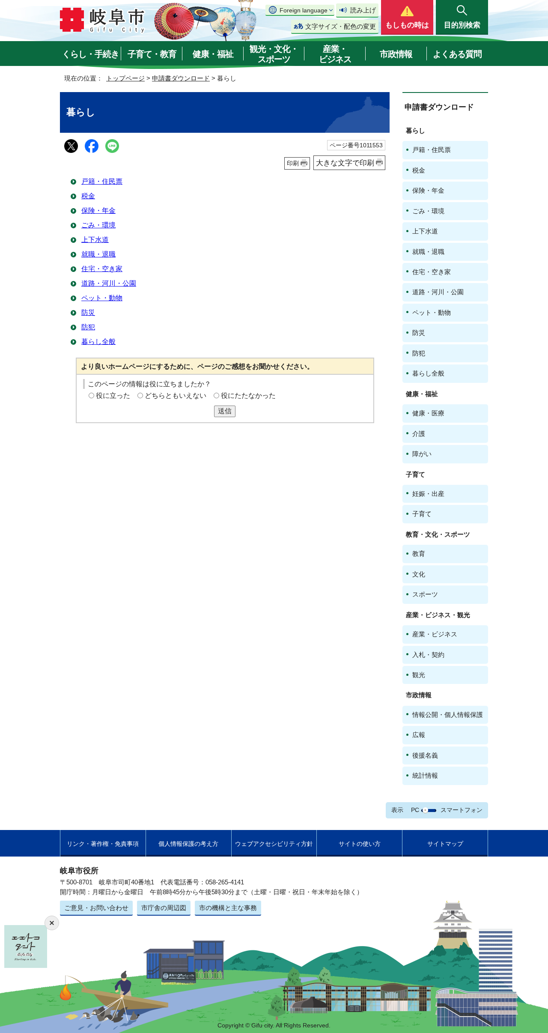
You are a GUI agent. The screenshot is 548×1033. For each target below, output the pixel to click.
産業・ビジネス (335, 54)
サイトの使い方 (360, 843)
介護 (418, 433)
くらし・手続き (90, 54)
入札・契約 (428, 654)
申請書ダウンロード (181, 78)
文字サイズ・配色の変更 (340, 26)
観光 (418, 674)
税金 (88, 196)
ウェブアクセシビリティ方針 (274, 843)
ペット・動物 (101, 298)
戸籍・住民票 (101, 181)
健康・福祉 (213, 54)
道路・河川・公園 (108, 283)
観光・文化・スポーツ (274, 54)
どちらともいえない (175, 395)
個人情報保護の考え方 (188, 843)
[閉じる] (52, 923)
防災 (88, 312)
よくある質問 (457, 54)
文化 (418, 574)
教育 (418, 553)
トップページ (125, 78)
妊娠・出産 (428, 493)
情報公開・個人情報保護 (447, 714)
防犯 (88, 327)
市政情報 (396, 54)
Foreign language (304, 10)
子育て (422, 513)
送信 (225, 411)
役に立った (113, 395)
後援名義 (425, 755)
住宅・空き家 (101, 268)
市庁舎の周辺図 (163, 907)
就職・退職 (98, 254)
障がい (422, 453)
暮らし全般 (98, 341)
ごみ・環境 (98, 225)
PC (415, 809)
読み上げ (363, 10)
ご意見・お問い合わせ (96, 907)
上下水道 (95, 239)
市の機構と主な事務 (228, 907)
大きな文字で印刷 (345, 162)
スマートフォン (461, 809)
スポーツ (425, 594)
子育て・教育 (152, 54)
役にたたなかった (248, 395)
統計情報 (425, 775)
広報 (418, 734)
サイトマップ (445, 843)
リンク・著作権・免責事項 (103, 843)
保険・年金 (98, 210)
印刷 (293, 163)
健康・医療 (428, 413)
